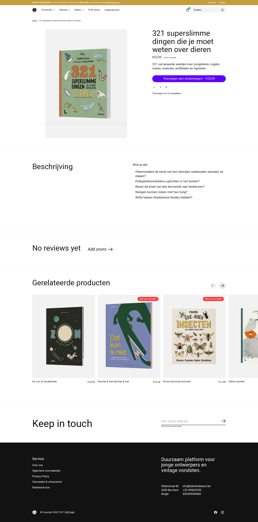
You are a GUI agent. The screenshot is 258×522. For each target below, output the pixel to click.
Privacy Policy (40, 476)
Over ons (37, 465)
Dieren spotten (237, 381)
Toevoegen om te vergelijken (166, 93)
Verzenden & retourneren (47, 482)
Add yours (97, 249)
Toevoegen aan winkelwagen (189, 78)
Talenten (63, 10)
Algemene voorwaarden (46, 471)
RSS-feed (69, 512)
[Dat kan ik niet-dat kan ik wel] (129, 336)
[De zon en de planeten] (63, 336)
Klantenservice (41, 487)
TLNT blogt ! (94, 10)
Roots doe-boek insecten (177, 381)
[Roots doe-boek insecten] (194, 336)
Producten (47, 10)
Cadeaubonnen (111, 10)
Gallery (77, 10)
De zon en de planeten (44, 381)
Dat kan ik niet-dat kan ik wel (113, 381)
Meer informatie (113, 2)
